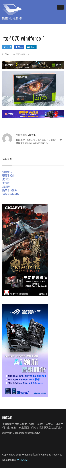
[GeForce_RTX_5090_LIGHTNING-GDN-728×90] (33, 64)
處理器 (6, 179)
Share (20, 47)
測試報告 (7, 171)
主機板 (6, 183)
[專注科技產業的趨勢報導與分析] (11, 11)
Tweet (8, 47)
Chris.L (8, 54)
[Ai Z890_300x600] (25, 350)
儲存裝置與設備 (10, 194)
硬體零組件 (8, 175)
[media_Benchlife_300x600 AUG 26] (25, 249)
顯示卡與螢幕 (9, 190)
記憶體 (6, 186)
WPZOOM (22, 459)
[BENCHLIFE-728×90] (33, 113)
